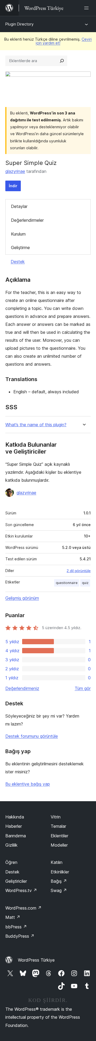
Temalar (58, 826)
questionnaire (67, 583)
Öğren (11, 862)
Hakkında (14, 817)
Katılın (56, 862)
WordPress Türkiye (36, 960)
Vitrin (56, 817)
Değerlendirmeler (27, 220)
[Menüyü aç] (87, 8)
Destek (18, 261)
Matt (12, 917)
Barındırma (15, 835)
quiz (85, 583)
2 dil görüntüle (79, 571)
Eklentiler (59, 835)
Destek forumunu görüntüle (31, 736)
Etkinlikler (60, 871)
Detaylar (19, 206)
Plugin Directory (19, 24)
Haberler (13, 826)
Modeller (59, 845)
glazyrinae (15, 171)
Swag (59, 890)
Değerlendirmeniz (22, 688)
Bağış (59, 881)
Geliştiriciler (16, 881)
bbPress (16, 926)
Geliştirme (20, 247)
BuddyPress (19, 936)
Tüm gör (83, 688)
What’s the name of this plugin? (35, 424)
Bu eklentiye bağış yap (27, 784)
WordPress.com (23, 908)
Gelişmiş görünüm (22, 598)
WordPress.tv (21, 890)
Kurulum (18, 234)
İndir (13, 186)
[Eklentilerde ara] (62, 61)
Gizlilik (11, 845)
